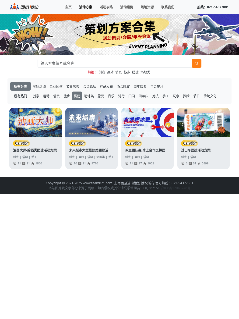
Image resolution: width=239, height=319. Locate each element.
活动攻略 (106, 7)
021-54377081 (218, 7)
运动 (110, 72)
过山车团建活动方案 (196, 150)
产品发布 (106, 86)
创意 (101, 72)
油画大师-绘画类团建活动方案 (35, 150)
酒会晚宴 (123, 86)
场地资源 (147, 7)
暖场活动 (39, 86)
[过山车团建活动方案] (203, 122)
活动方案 (85, 7)
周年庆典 (140, 86)
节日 (196, 96)
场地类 (145, 72)
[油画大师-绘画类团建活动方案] (35, 122)
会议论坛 (89, 86)
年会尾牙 (156, 86)
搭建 (135, 72)
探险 (186, 96)
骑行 (121, 96)
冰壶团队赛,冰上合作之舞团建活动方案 (153, 150)
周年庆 (143, 96)
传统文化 (210, 96)
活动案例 (126, 7)
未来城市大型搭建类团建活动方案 (93, 150)
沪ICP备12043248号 (175, 188)
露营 (101, 96)
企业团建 (56, 86)
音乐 (111, 96)
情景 (118, 72)
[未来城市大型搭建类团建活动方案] (91, 122)
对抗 (155, 96)
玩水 (176, 96)
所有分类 (20, 86)
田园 (131, 96)
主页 (68, 7)
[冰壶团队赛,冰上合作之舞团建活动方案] (147, 122)
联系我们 (167, 7)
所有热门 (20, 96)
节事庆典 (72, 86)
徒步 (127, 72)
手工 (165, 96)
